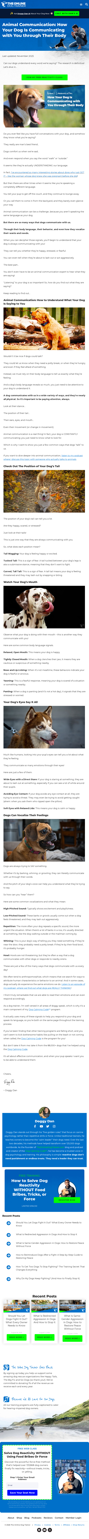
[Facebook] (39, 1530)
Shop (19, 1518)
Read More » (16, 1337)
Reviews (48, 1518)
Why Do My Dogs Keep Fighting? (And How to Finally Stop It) (48, 1278)
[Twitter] (48, 1126)
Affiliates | (68, 1525)
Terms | (59, 1525)
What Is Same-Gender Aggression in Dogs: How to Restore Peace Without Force (72, 1322)
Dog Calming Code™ (36, 1151)
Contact (59, 1518)
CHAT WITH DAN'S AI (66, 13)
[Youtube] (41, 1126)
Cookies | (49, 1525)
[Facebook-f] (35, 1126)
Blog (26, 1518)
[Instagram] (54, 1126)
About (11, 1518)
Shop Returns (78, 1525)
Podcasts (36, 1518)
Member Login (73, 1518)
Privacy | (39, 1525)
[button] (81, 4)
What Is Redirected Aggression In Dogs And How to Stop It (46, 1234)
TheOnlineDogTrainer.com (50, 1147)
